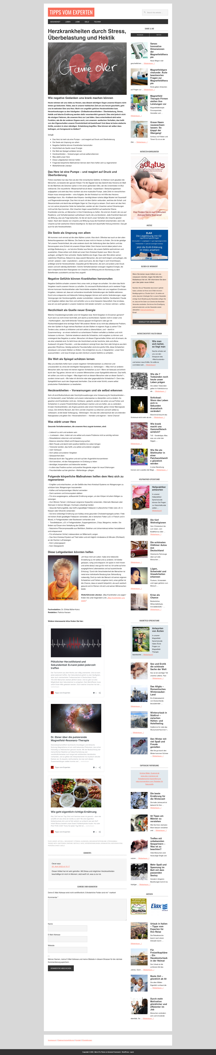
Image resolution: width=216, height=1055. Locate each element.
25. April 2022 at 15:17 (61, 866)
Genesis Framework (114, 1052)
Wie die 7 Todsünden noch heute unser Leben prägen (159, 378)
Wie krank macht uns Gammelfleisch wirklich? (158, 427)
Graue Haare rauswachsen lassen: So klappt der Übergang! (157, 127)
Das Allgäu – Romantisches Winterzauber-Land (158, 690)
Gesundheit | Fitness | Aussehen (76, 841)
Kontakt (78, 1040)
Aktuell (61, 841)
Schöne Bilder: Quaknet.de (149, 773)
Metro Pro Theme (100, 1052)
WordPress (125, 1052)
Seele (62, 845)
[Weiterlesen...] (149, 63)
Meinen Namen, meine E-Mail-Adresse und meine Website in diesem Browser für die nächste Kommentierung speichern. (85, 960)
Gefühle (76, 843)
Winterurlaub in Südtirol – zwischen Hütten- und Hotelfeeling (158, 718)
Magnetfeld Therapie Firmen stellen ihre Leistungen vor (159, 100)
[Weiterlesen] (150, 365)
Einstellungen (87, 1040)
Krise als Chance (155, 596)
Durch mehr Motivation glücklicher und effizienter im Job (158, 1004)
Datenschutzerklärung (147, 310)
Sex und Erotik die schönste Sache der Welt (158, 666)
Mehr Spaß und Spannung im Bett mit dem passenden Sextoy (158, 870)
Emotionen (62, 843)
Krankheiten (105, 843)
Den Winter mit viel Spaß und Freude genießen (158, 742)
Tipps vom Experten (71, 12)
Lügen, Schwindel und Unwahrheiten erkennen (158, 572)
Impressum (52, 1040)
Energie (70, 843)
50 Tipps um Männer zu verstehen (156, 818)
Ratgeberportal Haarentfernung (149, 778)
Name (50, 923)
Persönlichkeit (54, 845)
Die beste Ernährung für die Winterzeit (157, 796)
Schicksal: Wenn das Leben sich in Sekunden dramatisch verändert (159, 404)
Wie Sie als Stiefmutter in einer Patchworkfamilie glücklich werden (159, 456)
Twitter (158, 35)
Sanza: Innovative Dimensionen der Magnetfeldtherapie (159, 50)
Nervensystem (116, 843)
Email (134, 312)
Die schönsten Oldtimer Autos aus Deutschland (158, 546)
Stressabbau (112, 841)
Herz (82, 843)
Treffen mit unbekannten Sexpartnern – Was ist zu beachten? (157, 844)
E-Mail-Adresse (54, 934)
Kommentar (53, 897)
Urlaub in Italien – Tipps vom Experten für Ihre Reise (158, 927)
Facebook (140, 35)
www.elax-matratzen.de (149, 776)
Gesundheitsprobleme (98, 841)
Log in (132, 1052)
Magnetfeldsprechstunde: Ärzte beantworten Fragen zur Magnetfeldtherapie (159, 76)
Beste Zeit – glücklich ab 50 (158, 977)
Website (51, 945)
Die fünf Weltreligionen (158, 521)
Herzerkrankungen (92, 843)
